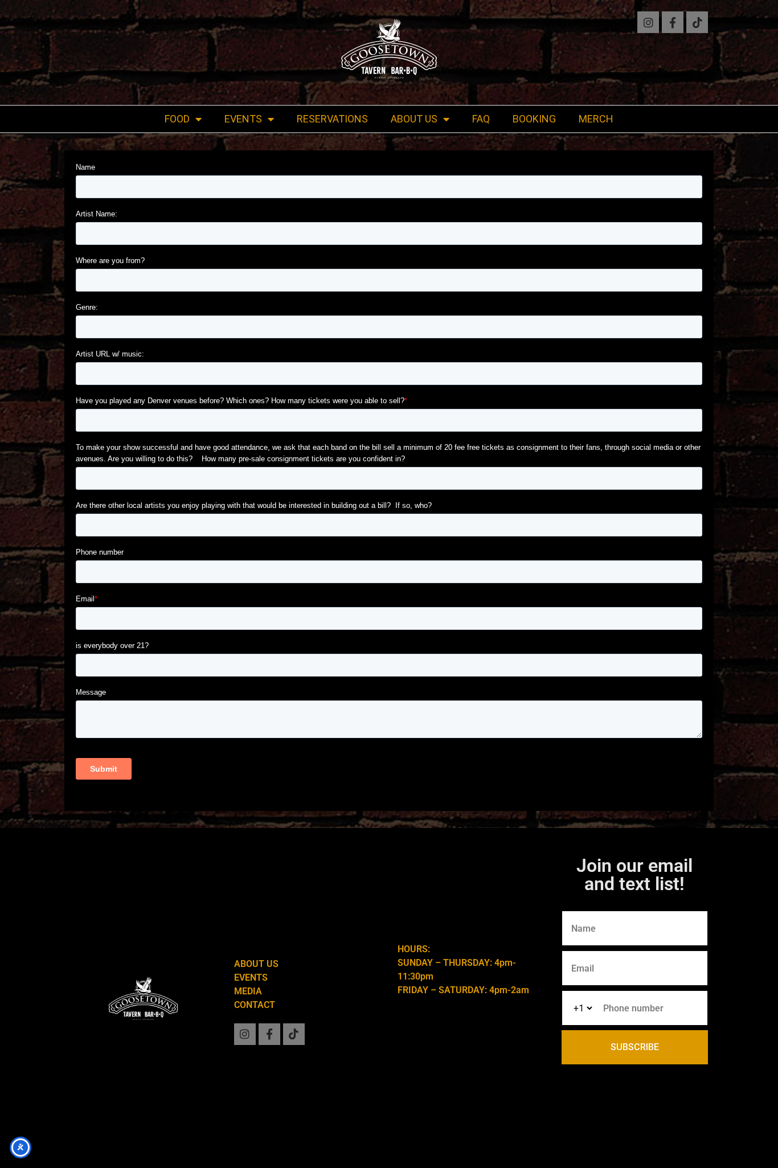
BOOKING (534, 119)
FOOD (177, 119)
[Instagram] (648, 22)
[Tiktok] (697, 22)
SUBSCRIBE (635, 1047)
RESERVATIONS (332, 119)
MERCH (596, 119)
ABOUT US (414, 119)
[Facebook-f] (672, 22)
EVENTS (243, 119)
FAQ (481, 119)
